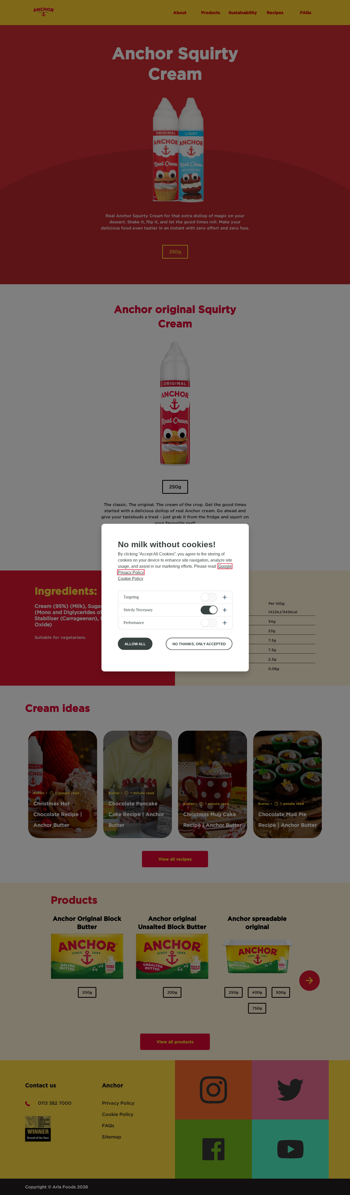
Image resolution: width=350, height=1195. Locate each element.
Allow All (135, 644)
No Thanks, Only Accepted (199, 644)
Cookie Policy (130, 578)
